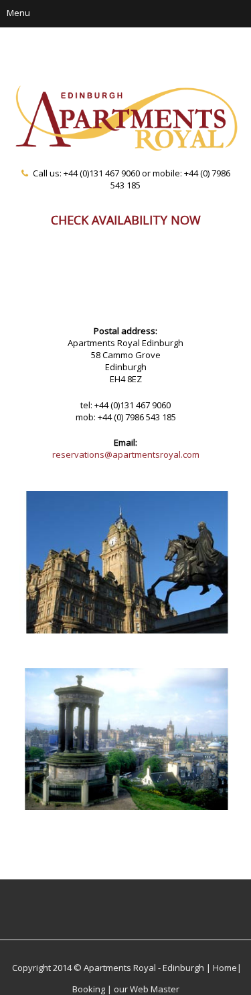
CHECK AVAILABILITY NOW (126, 219)
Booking (88, 989)
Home (225, 968)
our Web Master (146, 989)
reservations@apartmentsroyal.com (125, 454)
